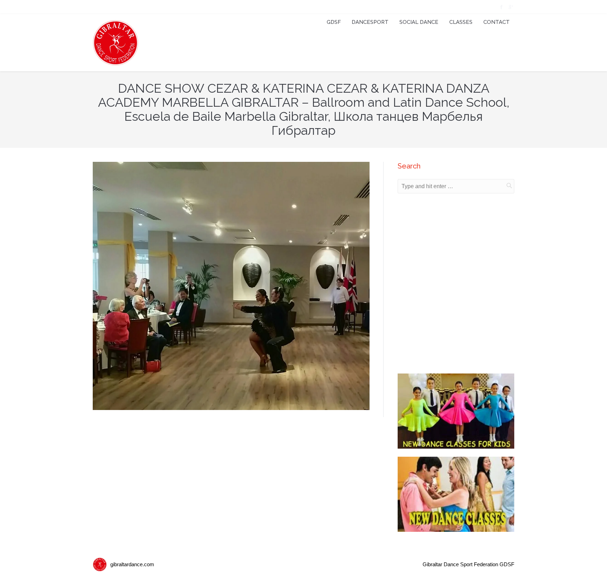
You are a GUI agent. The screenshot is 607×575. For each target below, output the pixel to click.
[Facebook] (501, 7)
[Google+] (510, 7)
